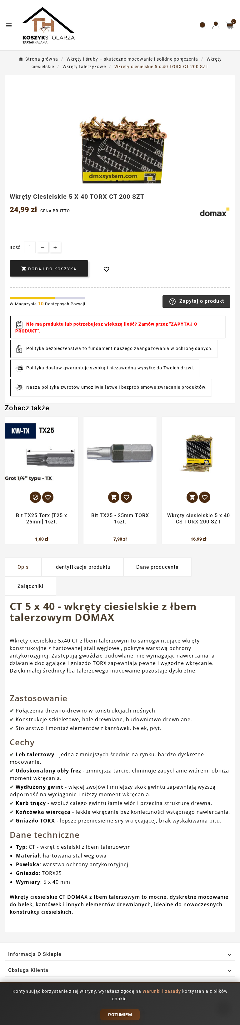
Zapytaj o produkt (196, 301)
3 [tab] (123, 181)
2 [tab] (117, 181)
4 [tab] (129, 181)
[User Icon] (215, 25)
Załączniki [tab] (30, 586)
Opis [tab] (23, 567)
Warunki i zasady (162, 991)
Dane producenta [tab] (157, 567)
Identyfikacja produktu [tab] (82, 567)
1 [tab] (111, 181)
